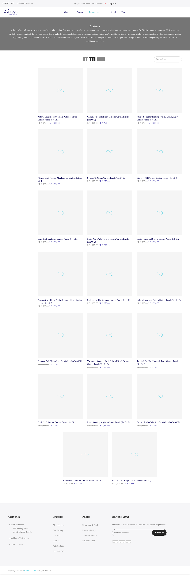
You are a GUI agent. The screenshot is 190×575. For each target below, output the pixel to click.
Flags (123, 12)
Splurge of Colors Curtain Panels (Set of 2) (106, 178)
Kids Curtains (58, 546)
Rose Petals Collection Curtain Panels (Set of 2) (83, 480)
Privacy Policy (88, 541)
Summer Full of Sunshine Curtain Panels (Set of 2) (60, 361)
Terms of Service (89, 535)
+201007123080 (8, 3)
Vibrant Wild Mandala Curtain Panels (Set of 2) (157, 178)
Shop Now (112, 4)
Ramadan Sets (58, 551)
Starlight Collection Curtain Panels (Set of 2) (57, 422)
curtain (162, 30)
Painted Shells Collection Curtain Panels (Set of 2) (158, 422)
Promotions (95, 12)
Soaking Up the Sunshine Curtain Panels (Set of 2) (109, 300)
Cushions (80, 12)
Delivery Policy (89, 530)
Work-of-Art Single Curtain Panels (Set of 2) (131, 480)
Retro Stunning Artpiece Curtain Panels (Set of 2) (108, 422)
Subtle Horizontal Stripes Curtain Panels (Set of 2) (158, 239)
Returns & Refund (90, 525)
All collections (59, 525)
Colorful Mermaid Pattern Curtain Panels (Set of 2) (159, 300)
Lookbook (112, 12)
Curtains (67, 12)
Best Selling (58, 530)
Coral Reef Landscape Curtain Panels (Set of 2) (58, 239)
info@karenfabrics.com (25, 3)
